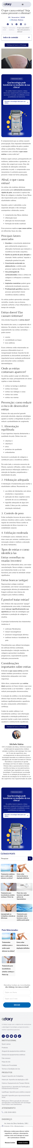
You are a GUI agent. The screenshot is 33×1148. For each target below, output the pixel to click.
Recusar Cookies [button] (10, 1142)
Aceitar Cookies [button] (23, 1142)
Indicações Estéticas (12, 29)
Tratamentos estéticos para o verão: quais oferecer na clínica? (8, 876)
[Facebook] (7, 1036)
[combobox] (14, 858)
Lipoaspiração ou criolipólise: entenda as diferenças (8, 916)
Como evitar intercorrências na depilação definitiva (23, 876)
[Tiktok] (19, 1036)
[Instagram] (3, 1036)
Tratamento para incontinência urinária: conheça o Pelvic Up (8, 895)
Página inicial (5, 29)
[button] (8, 24)
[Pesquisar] (30, 858)
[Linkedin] (15, 1036)
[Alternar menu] (22, 4)
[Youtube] (11, 1036)
